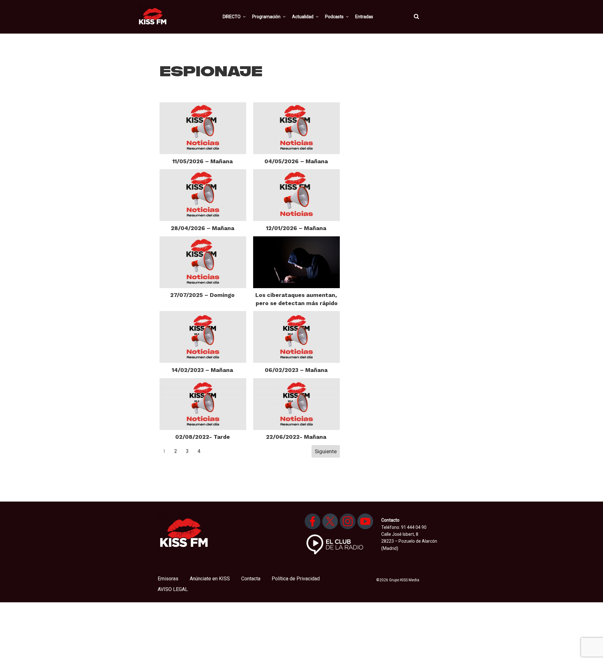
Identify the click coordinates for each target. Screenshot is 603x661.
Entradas (364, 16)
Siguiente (326, 451)
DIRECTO (232, 16)
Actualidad (302, 16)
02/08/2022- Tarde (202, 436)
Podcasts (334, 16)
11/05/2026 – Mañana (202, 161)
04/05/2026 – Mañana (296, 161)
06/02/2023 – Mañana (296, 370)
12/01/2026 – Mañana (296, 228)
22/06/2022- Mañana (296, 436)
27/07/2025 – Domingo (202, 295)
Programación (266, 16)
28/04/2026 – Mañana (202, 228)
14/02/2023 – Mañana (202, 370)
